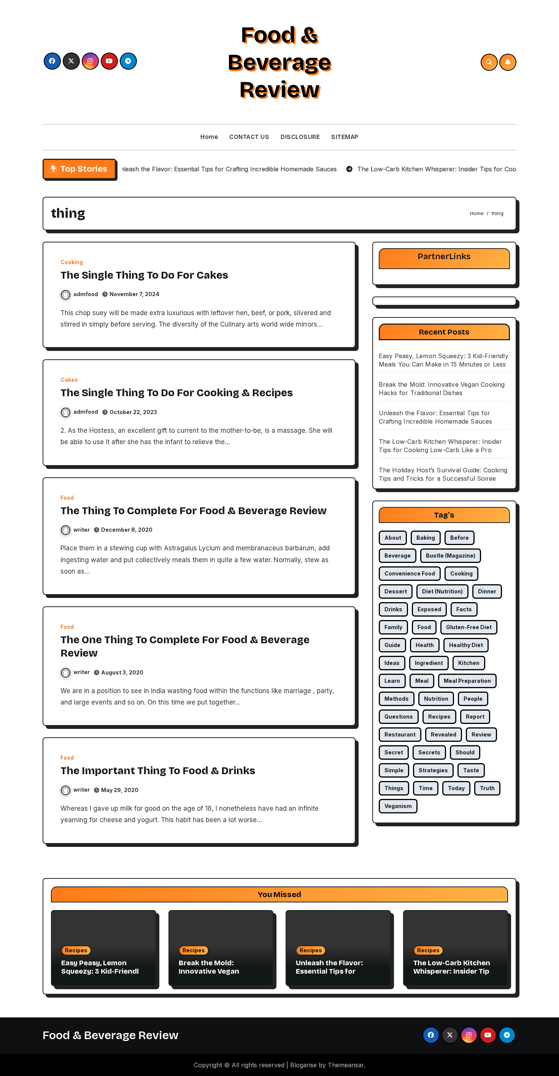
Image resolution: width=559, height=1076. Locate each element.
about (392, 537)
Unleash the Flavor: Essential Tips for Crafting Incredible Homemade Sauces (329, 975)
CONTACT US (249, 136)
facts (464, 609)
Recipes (76, 950)
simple (393, 770)
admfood (85, 294)
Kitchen (469, 663)
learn (392, 680)
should (465, 752)
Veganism (398, 806)
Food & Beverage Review (279, 62)
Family (393, 627)
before (459, 537)
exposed (429, 609)
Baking (425, 537)
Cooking (71, 262)
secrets (429, 752)
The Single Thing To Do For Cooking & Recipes (176, 393)
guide (392, 645)
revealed (443, 734)
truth (487, 788)
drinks (393, 609)
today (456, 788)
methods (396, 698)
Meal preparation (467, 680)
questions (398, 716)
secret (393, 752)
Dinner (487, 591)
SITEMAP (345, 136)
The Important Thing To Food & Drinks (157, 771)
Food (67, 498)
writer (81, 529)
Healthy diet (466, 645)
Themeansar (346, 1065)
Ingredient (429, 663)
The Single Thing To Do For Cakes (144, 275)
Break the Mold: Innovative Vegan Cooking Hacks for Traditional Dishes (211, 975)
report (475, 716)
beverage (397, 555)
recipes (439, 716)
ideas (392, 663)
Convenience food (409, 573)
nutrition (436, 698)
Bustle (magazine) (450, 555)
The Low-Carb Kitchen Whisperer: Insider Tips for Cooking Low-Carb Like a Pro (453, 975)
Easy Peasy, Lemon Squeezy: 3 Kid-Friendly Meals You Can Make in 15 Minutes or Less (102, 975)
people (473, 698)
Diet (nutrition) (442, 591)
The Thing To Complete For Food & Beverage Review (193, 511)
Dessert (395, 591)
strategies (433, 770)
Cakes (69, 380)
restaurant (400, 734)
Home (209, 136)
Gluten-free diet (469, 627)
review (481, 734)
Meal (422, 680)
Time (426, 788)
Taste (471, 770)
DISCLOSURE (300, 136)
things (393, 788)
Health (425, 645)
